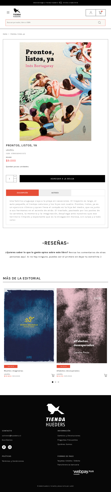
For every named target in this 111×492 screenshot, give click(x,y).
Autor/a (55, 193)
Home (5, 34)
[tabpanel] (29, 331)
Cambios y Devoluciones (69, 436)
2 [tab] (55, 382)
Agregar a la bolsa (62, 178)
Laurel (10, 149)
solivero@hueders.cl (11, 436)
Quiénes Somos (65, 444)
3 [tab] (58, 382)
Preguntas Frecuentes (68, 440)
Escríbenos (7, 440)
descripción (22, 193)
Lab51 (72, 486)
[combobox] (55, 22)
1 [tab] (52, 382)
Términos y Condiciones (13, 461)
